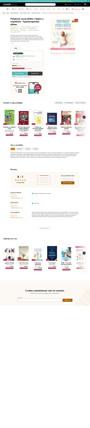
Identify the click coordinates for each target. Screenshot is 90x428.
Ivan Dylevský (66, 130)
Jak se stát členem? (28, 68)
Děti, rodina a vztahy (25, 13)
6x (18, 26)
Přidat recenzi (67, 182)
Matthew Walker (52, 264)
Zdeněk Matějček (8, 130)
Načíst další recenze (44, 228)
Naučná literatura (14, 13)
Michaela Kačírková (27, 26)
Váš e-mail (20, 297)
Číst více (12, 43)
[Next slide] (76, 34)
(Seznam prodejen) (19, 57)
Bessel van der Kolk (24, 264)
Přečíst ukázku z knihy (57, 53)
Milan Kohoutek (52, 130)
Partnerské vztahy (36, 13)
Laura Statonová (9, 264)
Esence (16, 28)
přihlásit (67, 300)
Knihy (7, 13)
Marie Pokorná (11, 131)
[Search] (53, 4)
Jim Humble (66, 265)
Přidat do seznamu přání (69, 53)
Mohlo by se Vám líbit (80, 102)
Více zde (21, 198)
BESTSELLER (75, 21)
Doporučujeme (58, 102)
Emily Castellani (38, 265)
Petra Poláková (80, 131)
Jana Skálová (23, 131)
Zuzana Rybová (35, 26)
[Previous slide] (49, 34)
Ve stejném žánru (69, 102)
